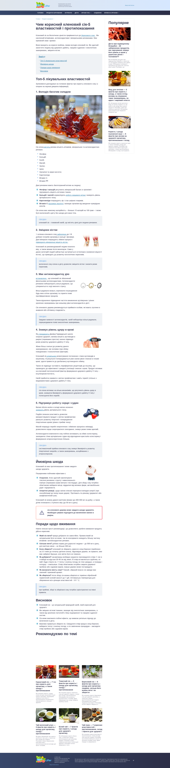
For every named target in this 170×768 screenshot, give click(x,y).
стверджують (44, 334)
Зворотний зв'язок (129, 5)
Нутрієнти (68, 13)
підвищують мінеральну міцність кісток (52, 242)
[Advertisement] (69, 650)
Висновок (44, 71)
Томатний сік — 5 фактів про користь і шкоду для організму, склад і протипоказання (68, 685)
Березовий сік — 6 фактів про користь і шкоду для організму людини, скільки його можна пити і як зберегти (91, 687)
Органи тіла (85, 13)
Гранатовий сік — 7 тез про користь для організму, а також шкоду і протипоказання (46, 686)
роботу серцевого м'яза (76, 195)
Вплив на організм (111, 13)
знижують (40, 409)
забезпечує (62, 234)
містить (47, 147)
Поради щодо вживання (50, 67)
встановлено (41, 278)
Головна (40, 13)
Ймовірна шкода (47, 64)
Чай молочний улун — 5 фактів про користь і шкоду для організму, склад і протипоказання (46, 729)
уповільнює (51, 356)
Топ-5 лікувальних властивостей (53, 60)
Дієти (77, 13)
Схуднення (97, 13)
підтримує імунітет (56, 203)
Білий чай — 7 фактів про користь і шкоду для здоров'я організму (68, 730)
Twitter (133, 760)
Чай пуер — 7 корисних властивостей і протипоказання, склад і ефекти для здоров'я (92, 728)
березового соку (88, 35)
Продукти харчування (54, 13)
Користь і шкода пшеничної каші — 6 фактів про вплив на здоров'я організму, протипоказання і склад (118, 136)
